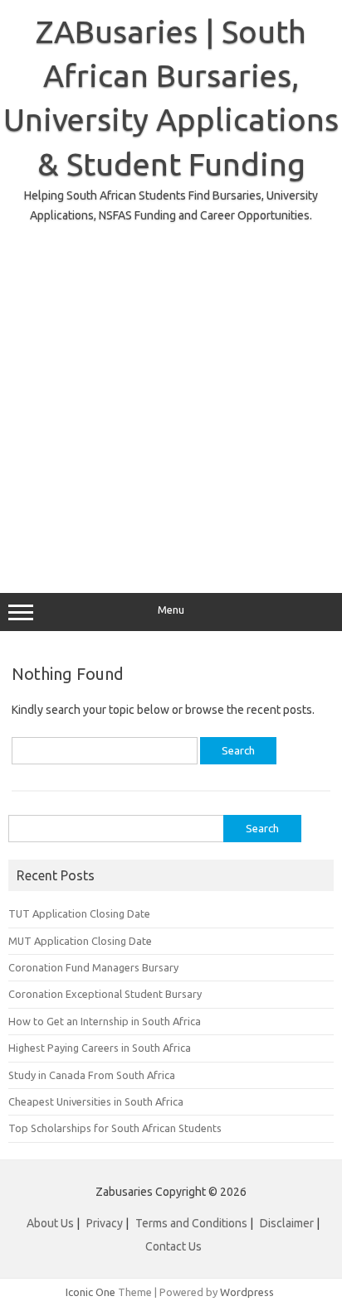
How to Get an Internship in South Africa (104, 1021)
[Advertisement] (171, 395)
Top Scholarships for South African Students (115, 1128)
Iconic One (90, 1292)
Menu (171, 610)
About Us (50, 1223)
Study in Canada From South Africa (91, 1075)
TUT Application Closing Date (79, 913)
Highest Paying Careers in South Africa (99, 1047)
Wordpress (247, 1292)
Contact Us (173, 1246)
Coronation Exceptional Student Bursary (105, 994)
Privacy (105, 1223)
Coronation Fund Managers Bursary (93, 967)
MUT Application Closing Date (80, 941)
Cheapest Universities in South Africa (95, 1101)
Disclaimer (287, 1223)
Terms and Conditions (191, 1223)
